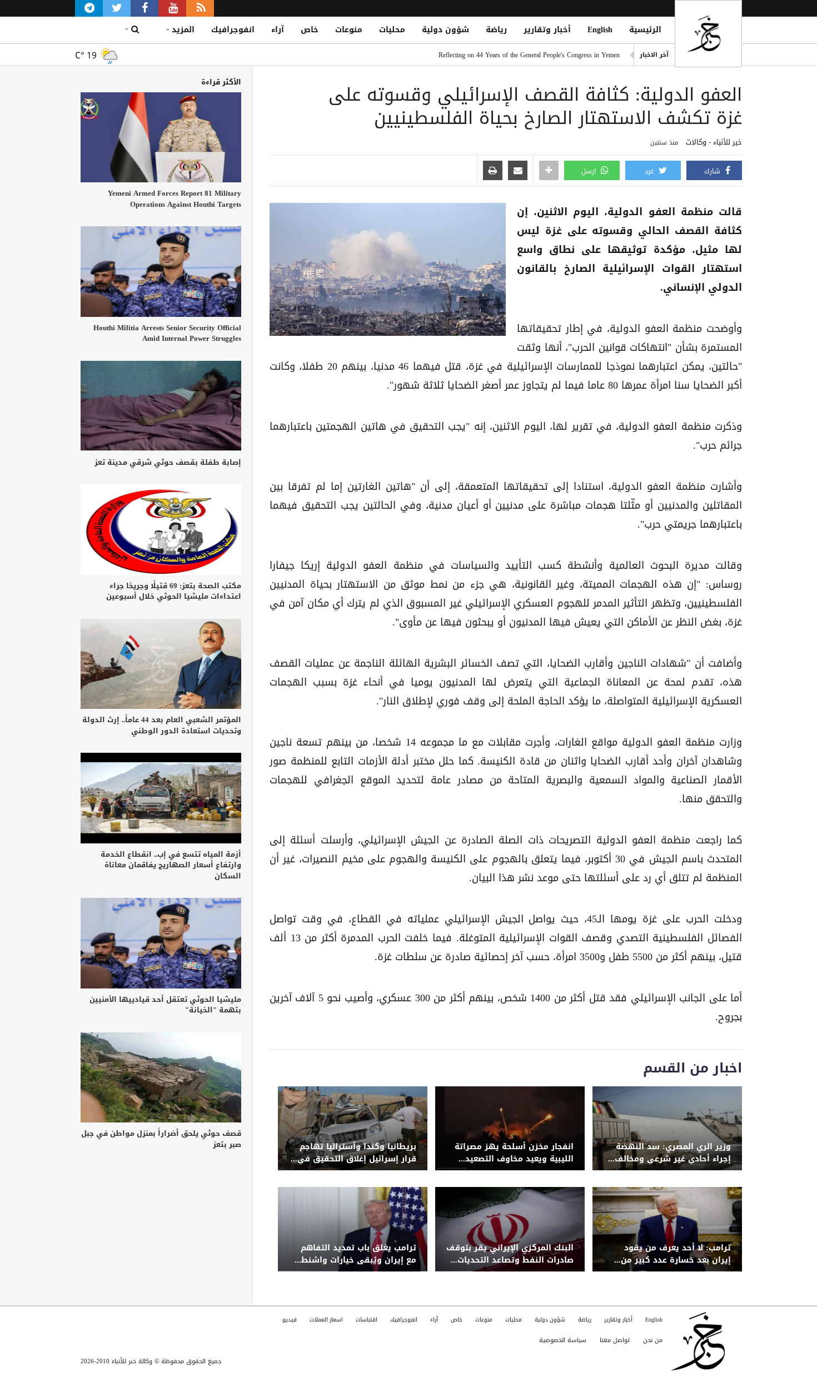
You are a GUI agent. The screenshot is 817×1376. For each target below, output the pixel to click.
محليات (392, 29)
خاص (309, 29)
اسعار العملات (326, 1319)
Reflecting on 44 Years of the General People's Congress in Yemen (529, 55)
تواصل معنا (615, 1340)
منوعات (348, 29)
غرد (650, 171)
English (599, 29)
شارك (713, 171)
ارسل (589, 171)
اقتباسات (366, 1319)
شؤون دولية (445, 29)
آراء (277, 29)
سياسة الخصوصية (562, 1340)
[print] (493, 171)
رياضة (496, 29)
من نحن (652, 1340)
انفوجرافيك (233, 29)
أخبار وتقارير (547, 29)
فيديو (289, 1319)
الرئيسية (645, 29)
